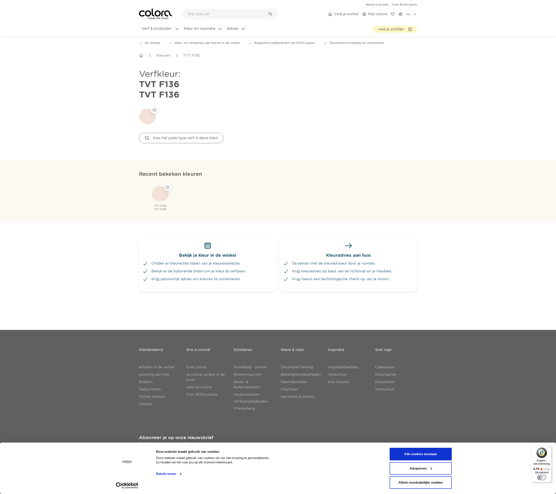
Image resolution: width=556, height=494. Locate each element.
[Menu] (549, 447)
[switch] (541, 477)
